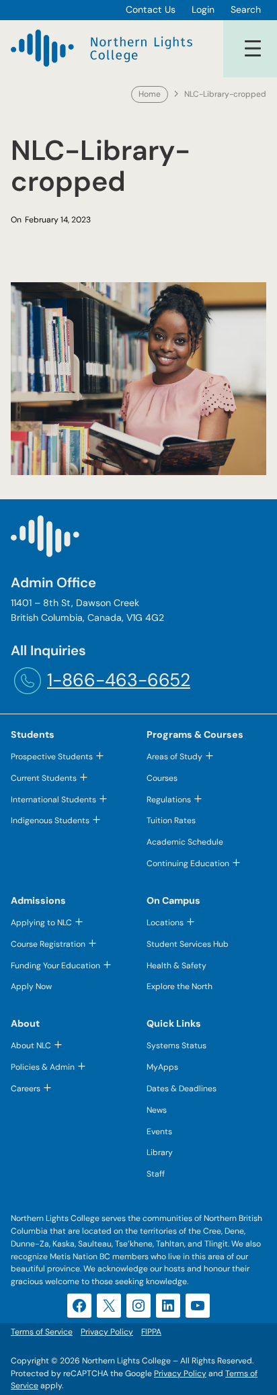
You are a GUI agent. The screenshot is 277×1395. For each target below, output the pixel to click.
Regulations (169, 799)
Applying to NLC (41, 922)
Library (160, 1152)
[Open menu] (252, 48)
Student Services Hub (188, 944)
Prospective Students (52, 756)
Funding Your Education (55, 965)
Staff (156, 1174)
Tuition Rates (171, 820)
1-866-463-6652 (118, 680)
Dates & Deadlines (181, 1088)
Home (149, 94)
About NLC (31, 1045)
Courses (162, 778)
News (157, 1110)
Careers (25, 1088)
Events (159, 1131)
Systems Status (176, 1045)
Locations (165, 922)
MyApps (162, 1067)
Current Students (44, 778)
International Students (53, 799)
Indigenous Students (50, 820)
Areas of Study (174, 756)
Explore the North (179, 986)
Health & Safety (176, 965)
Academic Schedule (185, 842)
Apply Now (31, 986)
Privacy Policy (180, 1373)
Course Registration (48, 944)
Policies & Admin (43, 1067)
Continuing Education (188, 863)
